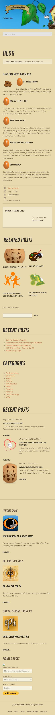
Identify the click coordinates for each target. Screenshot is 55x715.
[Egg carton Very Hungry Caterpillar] (40, 280)
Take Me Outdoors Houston (16, 340)
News (8, 386)
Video (8, 397)
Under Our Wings (12, 394)
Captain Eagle (13, 194)
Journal (22, 712)
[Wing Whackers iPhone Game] (10, 523)
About (16, 712)
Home (7, 61)
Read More (6, 435)
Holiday (9, 381)
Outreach (9, 389)
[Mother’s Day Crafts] (40, 255)
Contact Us (43, 712)
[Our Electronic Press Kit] (10, 623)
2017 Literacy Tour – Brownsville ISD (20, 348)
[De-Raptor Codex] (10, 573)
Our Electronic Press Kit (16, 636)
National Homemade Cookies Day (14, 267)
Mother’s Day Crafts (36, 266)
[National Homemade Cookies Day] (15, 256)
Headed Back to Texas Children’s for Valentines (24, 342)
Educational (10, 376)
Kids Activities (16, 61)
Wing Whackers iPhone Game (18, 536)
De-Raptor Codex (12, 373)
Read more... (6, 552)
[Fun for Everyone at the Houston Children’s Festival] (15, 280)
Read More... (6, 602)
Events (8, 378)
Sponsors (9, 392)
